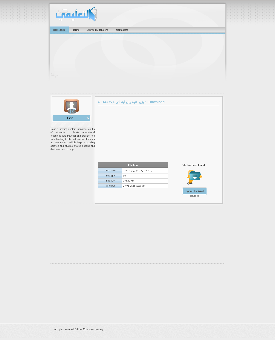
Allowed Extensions (97, 30)
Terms (76, 30)
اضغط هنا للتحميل (194, 191)
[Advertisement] (139, 64)
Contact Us (122, 30)
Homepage (59, 30)
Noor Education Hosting (83, 14)
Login (70, 118)
